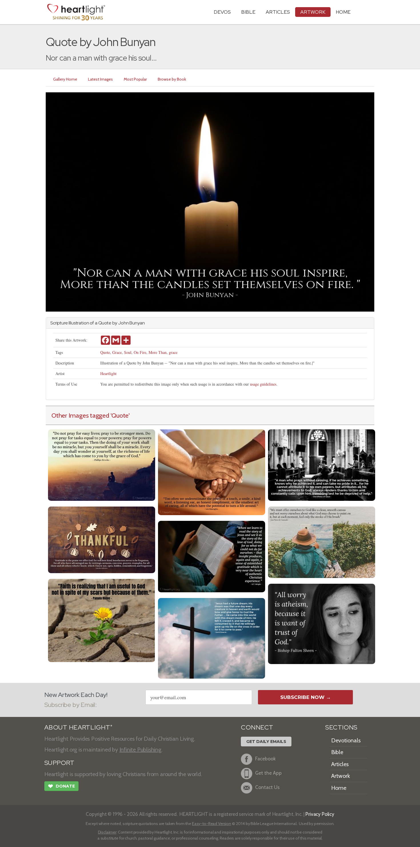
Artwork (312, 12)
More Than (158, 352)
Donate (61, 786)
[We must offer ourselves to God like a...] (321, 541)
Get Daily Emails (266, 741)
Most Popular (135, 79)
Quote (105, 352)
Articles (278, 12)
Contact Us (267, 787)
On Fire (140, 352)
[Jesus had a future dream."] (211, 637)
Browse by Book (172, 79)
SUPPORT (59, 763)
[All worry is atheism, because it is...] (321, 623)
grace (173, 352)
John (123, 323)
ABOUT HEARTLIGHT (78, 727)
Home (338, 787)
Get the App (268, 773)
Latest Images (100, 79)
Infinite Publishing (140, 749)
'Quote (120, 415)
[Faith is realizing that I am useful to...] (101, 620)
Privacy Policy (319, 814)
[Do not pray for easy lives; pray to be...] (101, 464)
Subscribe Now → (305, 697)
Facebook (265, 759)
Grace (117, 352)
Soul (127, 352)
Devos (222, 12)
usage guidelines (263, 384)
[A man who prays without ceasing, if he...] (321, 464)
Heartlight (108, 373)
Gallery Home (65, 79)
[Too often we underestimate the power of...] (211, 471)
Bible (248, 12)
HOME (343, 12)
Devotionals (346, 740)
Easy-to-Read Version (211, 823)
